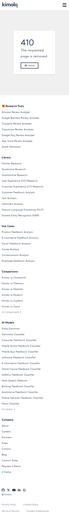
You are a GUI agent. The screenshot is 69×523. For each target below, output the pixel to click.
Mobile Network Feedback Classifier (22, 397)
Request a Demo (11, 466)
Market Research (11, 163)
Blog (4, 454)
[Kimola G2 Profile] (24, 490)
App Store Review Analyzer (17, 141)
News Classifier (10, 403)
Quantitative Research (14, 175)
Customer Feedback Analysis (18, 192)
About (5, 425)
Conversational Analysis (15, 255)
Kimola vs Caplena (12, 300)
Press (5, 443)
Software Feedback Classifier (19, 357)
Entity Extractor (11, 328)
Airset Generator (11, 146)
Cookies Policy (30, 504)
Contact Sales (10, 460)
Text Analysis (9, 198)
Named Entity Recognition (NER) (20, 215)
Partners (7, 437)
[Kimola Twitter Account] (8, 490)
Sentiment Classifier (13, 334)
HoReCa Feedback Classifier (18, 374)
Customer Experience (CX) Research (22, 186)
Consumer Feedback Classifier (19, 340)
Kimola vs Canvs (11, 306)
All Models (7, 409)
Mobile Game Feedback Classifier (21, 345)
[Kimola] (10, 5)
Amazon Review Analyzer (16, 112)
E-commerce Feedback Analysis (20, 237)
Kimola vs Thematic (13, 283)
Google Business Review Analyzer (20, 117)
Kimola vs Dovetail (12, 294)
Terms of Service (10, 511)
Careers (6, 431)
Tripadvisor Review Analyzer (18, 129)
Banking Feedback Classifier (18, 386)
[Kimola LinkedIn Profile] (19, 490)
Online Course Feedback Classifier (21, 369)
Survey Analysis (10, 249)
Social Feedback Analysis (16, 243)
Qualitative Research (14, 169)
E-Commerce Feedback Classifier (21, 363)
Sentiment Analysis (12, 203)
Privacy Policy (9, 504)
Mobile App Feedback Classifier (20, 351)
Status (7, 471)
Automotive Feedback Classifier (20, 392)
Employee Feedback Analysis (18, 260)
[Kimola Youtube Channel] (14, 490)
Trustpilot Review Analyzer (17, 123)
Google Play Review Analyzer (18, 135)
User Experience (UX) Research (20, 180)
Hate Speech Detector (14, 380)
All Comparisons (10, 312)
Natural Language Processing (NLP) (22, 209)
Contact (6, 448)
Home (30, 65)
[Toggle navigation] (64, 5)
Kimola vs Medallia (12, 289)
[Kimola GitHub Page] (3, 490)
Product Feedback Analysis (17, 232)
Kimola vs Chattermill (14, 277)
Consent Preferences (37, 511)
